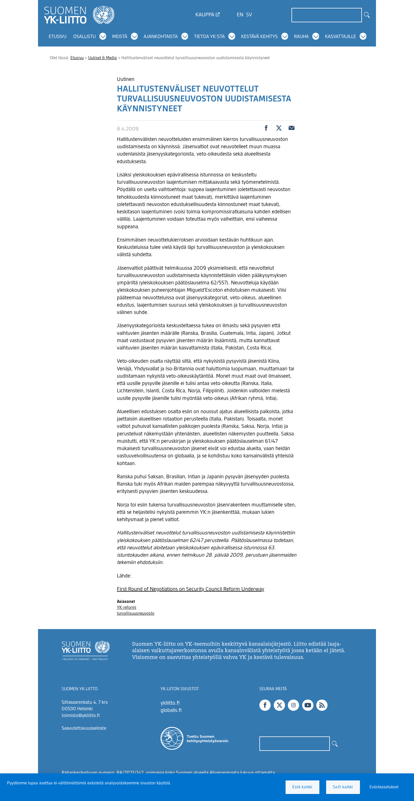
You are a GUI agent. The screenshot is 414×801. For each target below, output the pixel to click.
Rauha (301, 36)
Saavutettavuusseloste (84, 728)
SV (249, 15)
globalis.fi (171, 710)
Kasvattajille (340, 36)
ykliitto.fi (170, 703)
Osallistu (84, 36)
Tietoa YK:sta (209, 36)
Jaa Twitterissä (278, 128)
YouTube (307, 705)
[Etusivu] (79, 15)
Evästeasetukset (384, 787)
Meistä (119, 36)
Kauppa (204, 15)
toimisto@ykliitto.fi (81, 715)
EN (240, 15)
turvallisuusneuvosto (135, 613)
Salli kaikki (343, 787)
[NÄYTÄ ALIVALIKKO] (102, 36)
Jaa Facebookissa (266, 128)
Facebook (265, 705)
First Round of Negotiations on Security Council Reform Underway (190, 589)
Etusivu (57, 36)
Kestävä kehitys (259, 36)
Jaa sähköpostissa (291, 128)
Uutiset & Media (102, 58)
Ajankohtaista (161, 36)
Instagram (293, 705)
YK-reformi (126, 607)
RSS (322, 705)
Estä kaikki (302, 787)
